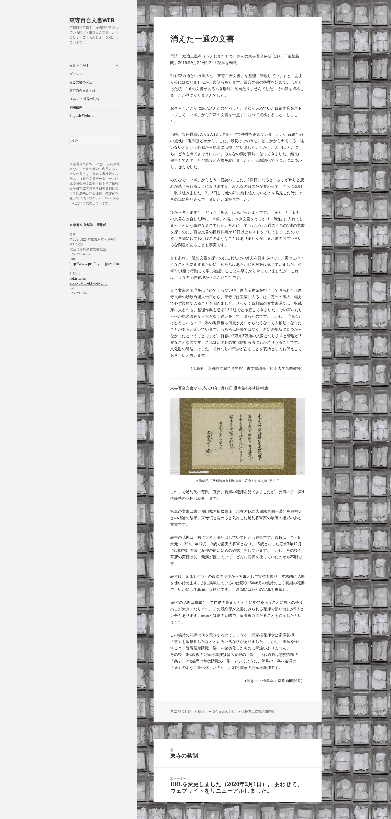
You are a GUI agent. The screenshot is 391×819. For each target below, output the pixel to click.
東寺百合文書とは (82, 90)
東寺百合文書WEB (91, 20)
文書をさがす (79, 65)
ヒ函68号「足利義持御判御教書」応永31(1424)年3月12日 (238, 481)
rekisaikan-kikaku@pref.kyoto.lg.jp (88, 281)
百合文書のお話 (80, 82)
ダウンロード (79, 74)
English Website (81, 115)
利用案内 (75, 107)
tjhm (201, 711)
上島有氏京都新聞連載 (258, 711)
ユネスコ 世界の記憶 (84, 99)
